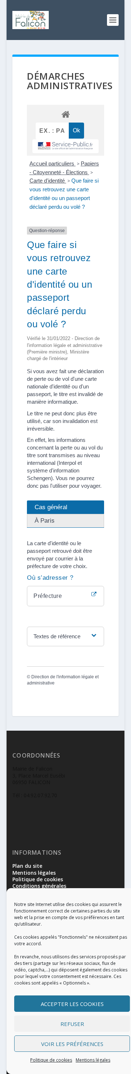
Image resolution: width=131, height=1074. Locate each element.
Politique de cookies (51, 1060)
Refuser (72, 1023)
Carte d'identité (47, 180)
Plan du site (27, 865)
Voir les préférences (72, 1043)
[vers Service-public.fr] (65, 146)
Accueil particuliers (52, 163)
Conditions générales (39, 885)
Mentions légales (93, 1060)
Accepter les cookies (72, 1003)
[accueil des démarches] (65, 114)
